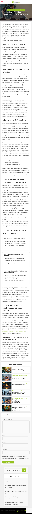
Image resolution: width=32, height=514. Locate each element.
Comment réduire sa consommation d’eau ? (18, 370)
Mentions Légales (24, 510)
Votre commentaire (7, 419)
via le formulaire (18, 512)
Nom (4, 435)
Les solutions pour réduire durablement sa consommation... (19, 409)
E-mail (4, 442)
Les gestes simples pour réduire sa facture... (18, 385)
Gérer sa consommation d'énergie (16, 9)
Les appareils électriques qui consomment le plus (18, 392)
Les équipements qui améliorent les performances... (17, 401)
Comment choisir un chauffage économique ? (18, 377)
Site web (4, 449)
